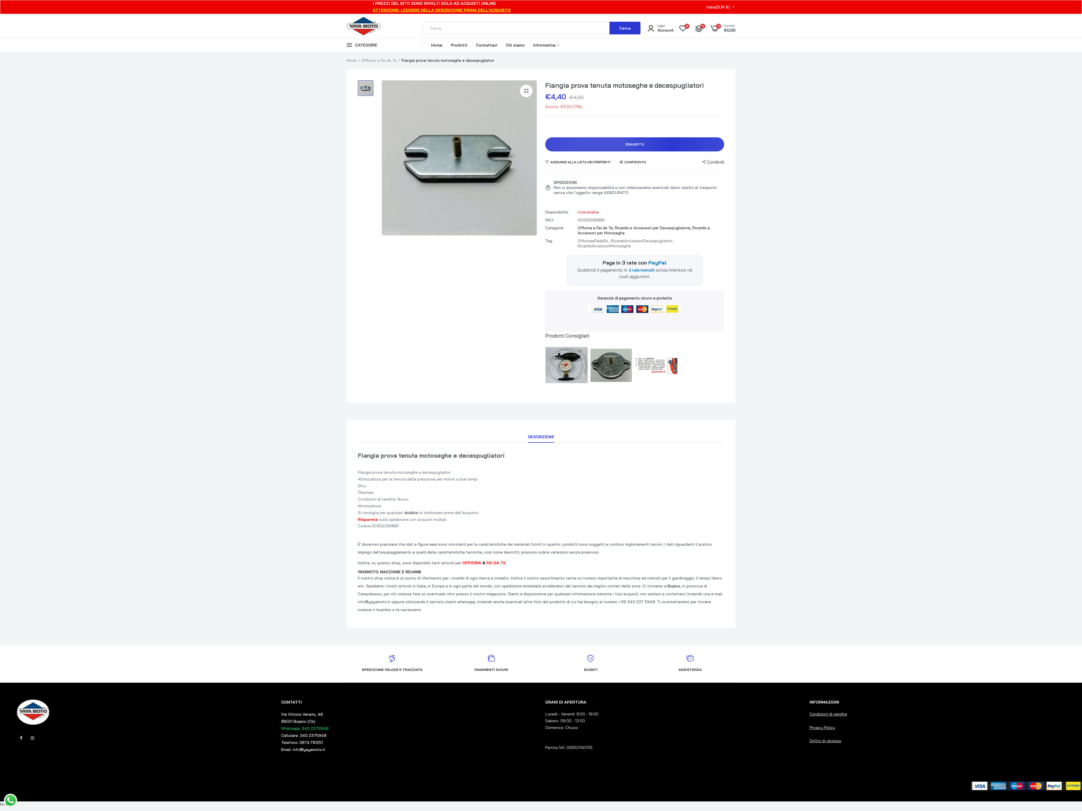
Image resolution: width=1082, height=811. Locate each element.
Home (436, 45)
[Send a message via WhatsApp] (10, 800)
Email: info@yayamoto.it (303, 749)
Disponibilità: (557, 212)
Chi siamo (515, 45)
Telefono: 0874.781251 (302, 742)
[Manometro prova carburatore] (566, 365)
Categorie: (554, 227)
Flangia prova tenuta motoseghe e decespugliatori (624, 85)
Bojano (674, 586)
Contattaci (486, 45)
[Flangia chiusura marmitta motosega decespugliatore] (656, 365)
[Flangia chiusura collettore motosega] (611, 365)
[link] (1066, 770)
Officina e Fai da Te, (596, 227)
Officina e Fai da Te (379, 60)
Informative (545, 45)
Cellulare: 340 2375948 (304, 735)
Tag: (549, 240)
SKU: (549, 219)
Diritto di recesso (825, 740)
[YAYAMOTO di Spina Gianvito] (363, 28)
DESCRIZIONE (541, 436)
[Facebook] (21, 738)
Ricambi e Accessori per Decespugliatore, (653, 227)
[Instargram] (32, 738)
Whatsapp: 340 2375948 (305, 728)
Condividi (715, 162)
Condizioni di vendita (828, 714)
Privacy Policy (822, 727)
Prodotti (459, 45)
